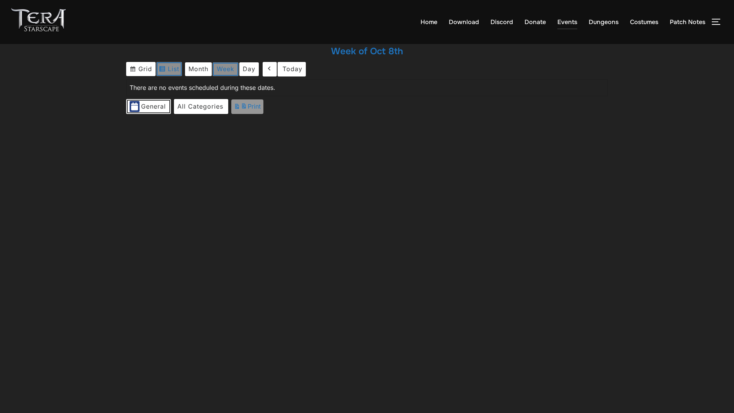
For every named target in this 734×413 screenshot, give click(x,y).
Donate (535, 22)
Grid (141, 70)
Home (429, 22)
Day (249, 69)
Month (198, 69)
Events (567, 22)
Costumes (644, 22)
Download (464, 22)
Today (292, 69)
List (170, 70)
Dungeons (604, 22)
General (153, 106)
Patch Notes (687, 22)
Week (225, 69)
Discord (501, 22)
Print (247, 108)
